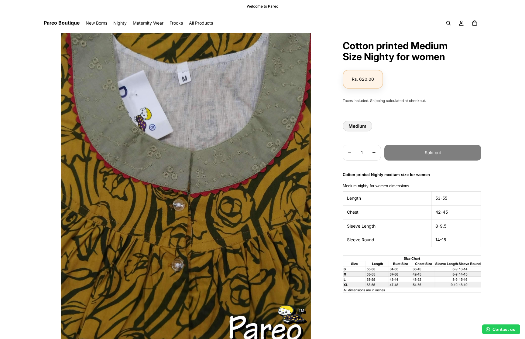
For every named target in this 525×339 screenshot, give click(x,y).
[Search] (448, 23)
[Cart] (474, 23)
